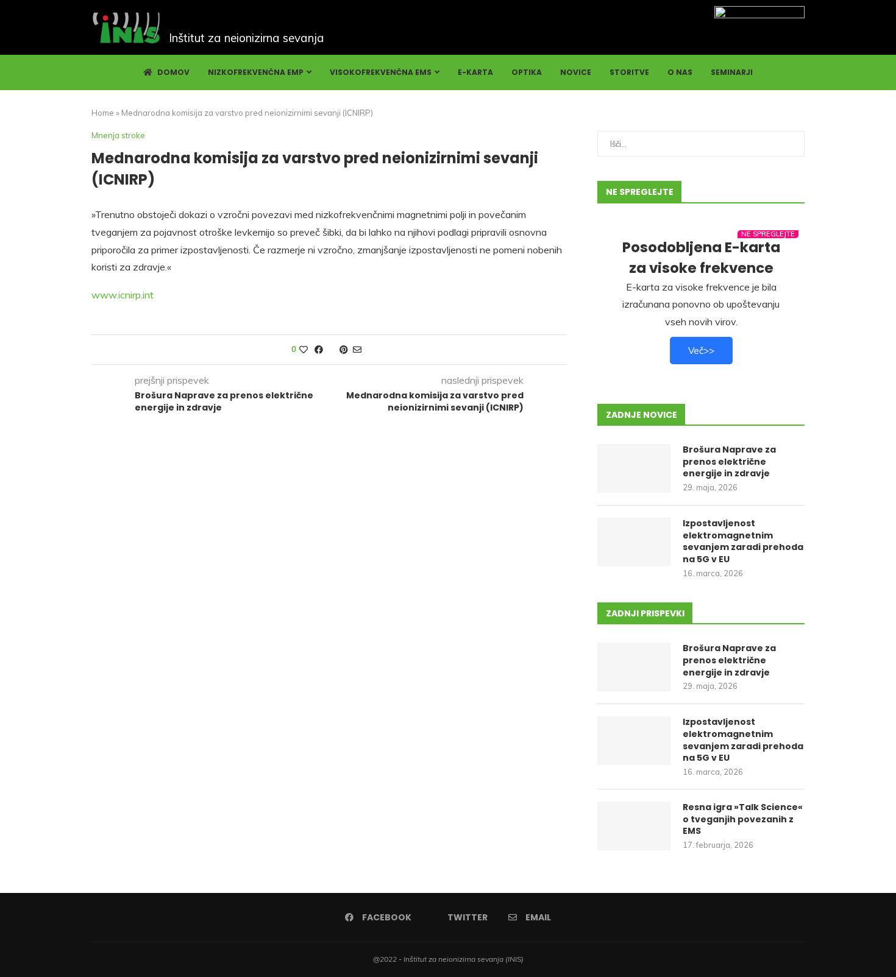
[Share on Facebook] (319, 349)
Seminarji (732, 72)
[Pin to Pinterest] (344, 349)
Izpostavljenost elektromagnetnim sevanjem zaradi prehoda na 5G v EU (743, 541)
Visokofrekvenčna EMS (381, 72)
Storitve (629, 72)
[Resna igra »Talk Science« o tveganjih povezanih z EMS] (633, 826)
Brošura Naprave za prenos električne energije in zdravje (729, 461)
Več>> (701, 350)
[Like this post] (303, 349)
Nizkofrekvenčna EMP (256, 72)
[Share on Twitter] (331, 349)
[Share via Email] (357, 349)
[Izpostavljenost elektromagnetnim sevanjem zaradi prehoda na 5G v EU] (633, 542)
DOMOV (172, 72)
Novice (575, 72)
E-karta (475, 72)
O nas (679, 72)
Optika (526, 72)
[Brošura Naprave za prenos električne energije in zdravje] (633, 468)
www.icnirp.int (122, 295)
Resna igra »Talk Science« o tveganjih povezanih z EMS (743, 819)
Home (102, 113)
